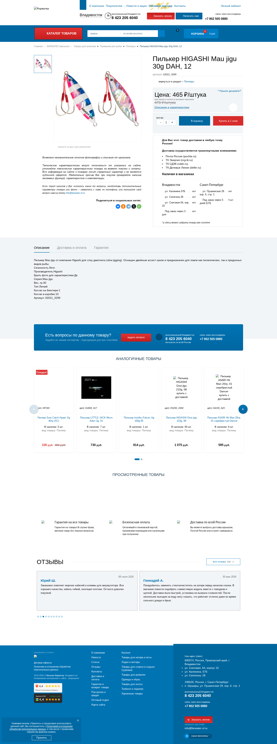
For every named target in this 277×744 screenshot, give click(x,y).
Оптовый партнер (160, 5)
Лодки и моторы (131, 662)
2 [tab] (141, 459)
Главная (83, 6)
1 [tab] (137, 459)
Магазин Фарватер (55, 675)
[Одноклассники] (123, 206)
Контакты (180, 5)
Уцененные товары (132, 693)
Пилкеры (189, 81)
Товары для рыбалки (133, 674)
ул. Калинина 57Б (175, 191)
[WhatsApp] (139, 206)
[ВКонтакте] (118, 206)
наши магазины (200, 736)
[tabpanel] (53, 409)
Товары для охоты (132, 684)
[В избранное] (233, 107)
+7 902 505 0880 (216, 18)
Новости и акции (136, 5)
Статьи (95, 662)
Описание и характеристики (172, 107)
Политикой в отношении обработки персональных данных (41, 727)
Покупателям (114, 5)
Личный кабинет (231, 5)
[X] (134, 206)
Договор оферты (43, 662)
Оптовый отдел (100, 700)
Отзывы (95, 666)
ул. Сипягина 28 (174, 196)
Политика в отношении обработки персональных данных (52, 668)
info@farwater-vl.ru (75, 193)
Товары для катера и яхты (137, 657)
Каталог (126, 652)
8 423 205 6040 (125, 18)
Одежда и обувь (131, 679)
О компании (96, 5)
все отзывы (221, 561)
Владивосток (91, 15)
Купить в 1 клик (228, 120)
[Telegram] (128, 206)
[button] (38, 616)
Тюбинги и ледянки (132, 688)
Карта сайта (98, 704)
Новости (96, 657)
